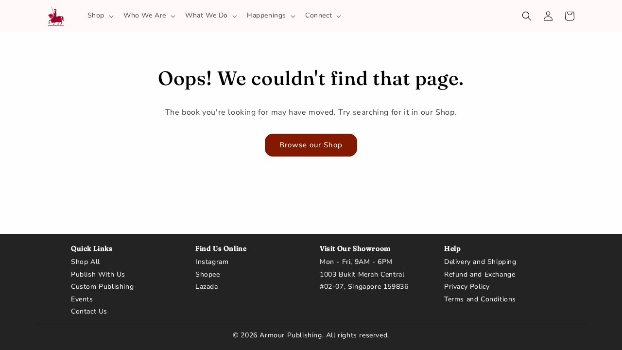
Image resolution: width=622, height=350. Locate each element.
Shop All (85, 262)
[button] (100, 15)
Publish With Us (98, 274)
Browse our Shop (311, 145)
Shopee (207, 274)
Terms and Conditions (480, 299)
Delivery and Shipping (480, 262)
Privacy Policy (466, 286)
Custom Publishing (102, 286)
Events (82, 299)
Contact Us (89, 311)
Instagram (211, 262)
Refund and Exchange (479, 274)
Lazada (206, 286)
